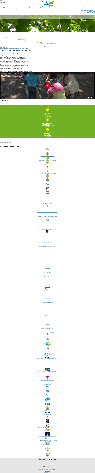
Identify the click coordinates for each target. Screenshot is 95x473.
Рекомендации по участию (42, 15)
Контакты (67, 15)
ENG (45, 17)
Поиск (50, 17)
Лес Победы (56, 15)
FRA (48, 17)
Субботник (33, 15)
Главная (28, 15)
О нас (62, 15)
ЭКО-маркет (50, 15)
